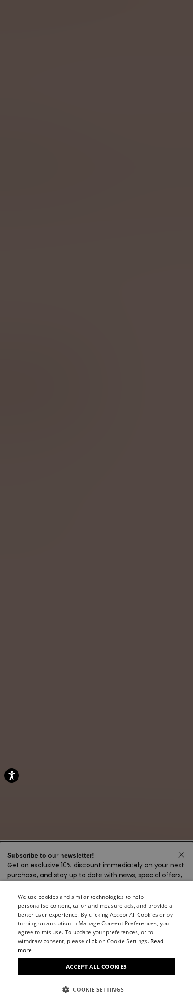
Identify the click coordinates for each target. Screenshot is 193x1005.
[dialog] (96, 943)
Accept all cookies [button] (96, 966)
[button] (96, 990)
